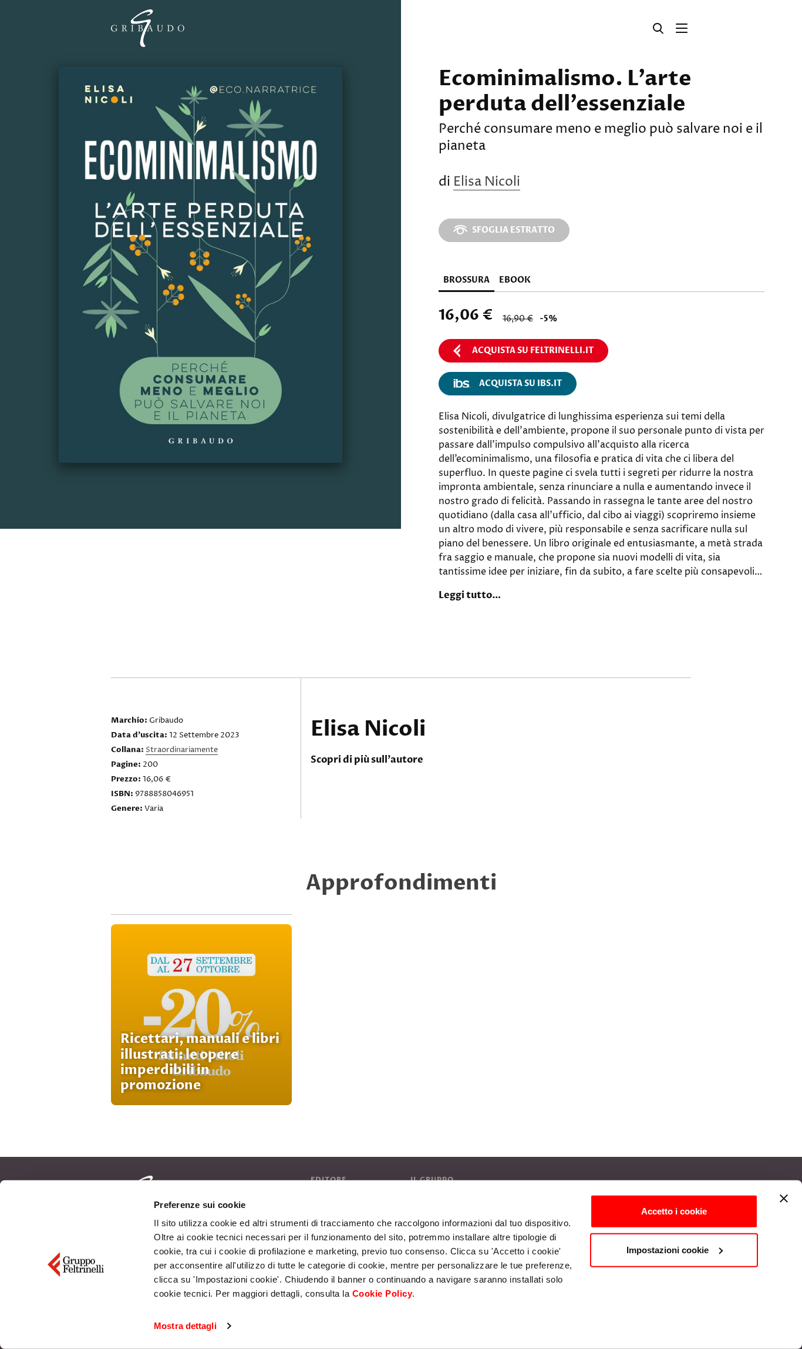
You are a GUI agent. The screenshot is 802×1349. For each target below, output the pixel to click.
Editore (328, 1179)
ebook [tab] (515, 280)
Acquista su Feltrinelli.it (533, 350)
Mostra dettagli (185, 1326)
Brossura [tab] (466, 280)
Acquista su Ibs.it (520, 383)
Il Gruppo (432, 1179)
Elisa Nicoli (486, 182)
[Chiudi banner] (784, 1198)
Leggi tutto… (470, 595)
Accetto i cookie (674, 1211)
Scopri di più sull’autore (367, 759)
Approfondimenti (401, 882)
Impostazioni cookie (667, 1249)
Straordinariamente (182, 749)
